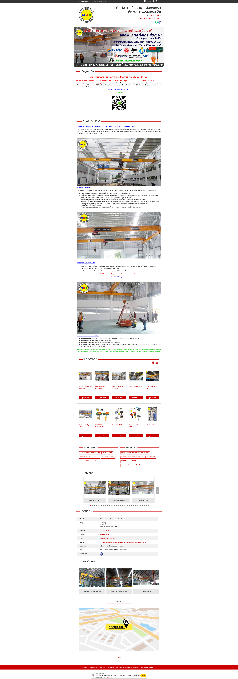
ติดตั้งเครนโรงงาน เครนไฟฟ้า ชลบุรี (90, 453)
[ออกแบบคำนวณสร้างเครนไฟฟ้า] (119, 577)
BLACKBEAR (151, 457)
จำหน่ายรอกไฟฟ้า (84, 461)
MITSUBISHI (124, 461)
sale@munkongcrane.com (150, 18)
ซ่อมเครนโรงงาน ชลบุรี (108, 457)
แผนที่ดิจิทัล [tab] (119, 602)
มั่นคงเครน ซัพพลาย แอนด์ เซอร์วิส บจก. (133, 457)
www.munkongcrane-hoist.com (109, 542)
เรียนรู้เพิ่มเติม (109, 677)
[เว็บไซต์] (159, 22)
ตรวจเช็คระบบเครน (97, 461)
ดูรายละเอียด (85, 398)
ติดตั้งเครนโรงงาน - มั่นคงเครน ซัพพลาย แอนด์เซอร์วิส (107, 667)
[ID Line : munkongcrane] (156, 22)
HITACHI (133, 461)
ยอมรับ (143, 675)
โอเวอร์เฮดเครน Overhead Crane (89, 457)
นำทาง (119, 658)
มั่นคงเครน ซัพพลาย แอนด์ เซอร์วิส (131, 465)
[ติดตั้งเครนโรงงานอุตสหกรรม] (92, 577)
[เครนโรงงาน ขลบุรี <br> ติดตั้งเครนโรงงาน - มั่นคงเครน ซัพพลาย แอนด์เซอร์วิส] (95, 487)
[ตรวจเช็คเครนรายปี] (146, 577)
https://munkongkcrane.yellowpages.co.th (132, 542)
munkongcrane (104, 534)
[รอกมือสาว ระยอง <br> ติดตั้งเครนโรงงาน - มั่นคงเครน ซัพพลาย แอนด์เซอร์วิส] (143, 487)
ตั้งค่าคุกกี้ (136, 675)
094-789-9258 (155, 15)
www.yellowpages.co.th (147, 667)
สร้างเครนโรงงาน (107, 453)
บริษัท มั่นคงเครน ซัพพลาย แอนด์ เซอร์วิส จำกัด (135, 453)
